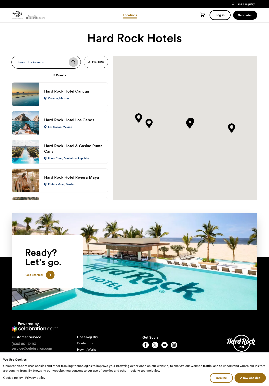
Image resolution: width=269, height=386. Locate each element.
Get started (245, 15)
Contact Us (85, 343)
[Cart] (202, 15)
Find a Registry (87, 337)
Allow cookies (250, 378)
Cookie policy (13, 378)
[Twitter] (155, 345)
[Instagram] (174, 345)
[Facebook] (145, 345)
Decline (221, 378)
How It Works (86, 349)
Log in (220, 15)
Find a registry (246, 4)
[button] (138, 118)
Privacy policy (35, 378)
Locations (130, 15)
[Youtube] (164, 345)
